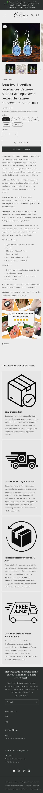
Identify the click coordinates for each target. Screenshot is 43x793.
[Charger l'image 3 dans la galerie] (32, 69)
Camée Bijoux (14, 782)
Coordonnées (24, 789)
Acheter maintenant (21, 149)
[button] (4, 15)
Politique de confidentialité (14, 785)
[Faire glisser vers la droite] (40, 69)
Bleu (6, 119)
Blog (6, 722)
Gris (35, 119)
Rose (15, 119)
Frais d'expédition (15, 111)
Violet (6, 124)
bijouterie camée (15, 273)
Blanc (25, 119)
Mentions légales (35, 789)
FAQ (6, 716)
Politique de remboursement (29, 782)
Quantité (5, 129)
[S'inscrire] (35, 702)
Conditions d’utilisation (32, 785)
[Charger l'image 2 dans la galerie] (21, 69)
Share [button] (6, 344)
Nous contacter (10, 711)
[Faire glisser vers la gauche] (2, 69)
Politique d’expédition (11, 789)
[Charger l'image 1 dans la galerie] (10, 69)
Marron (18, 124)
